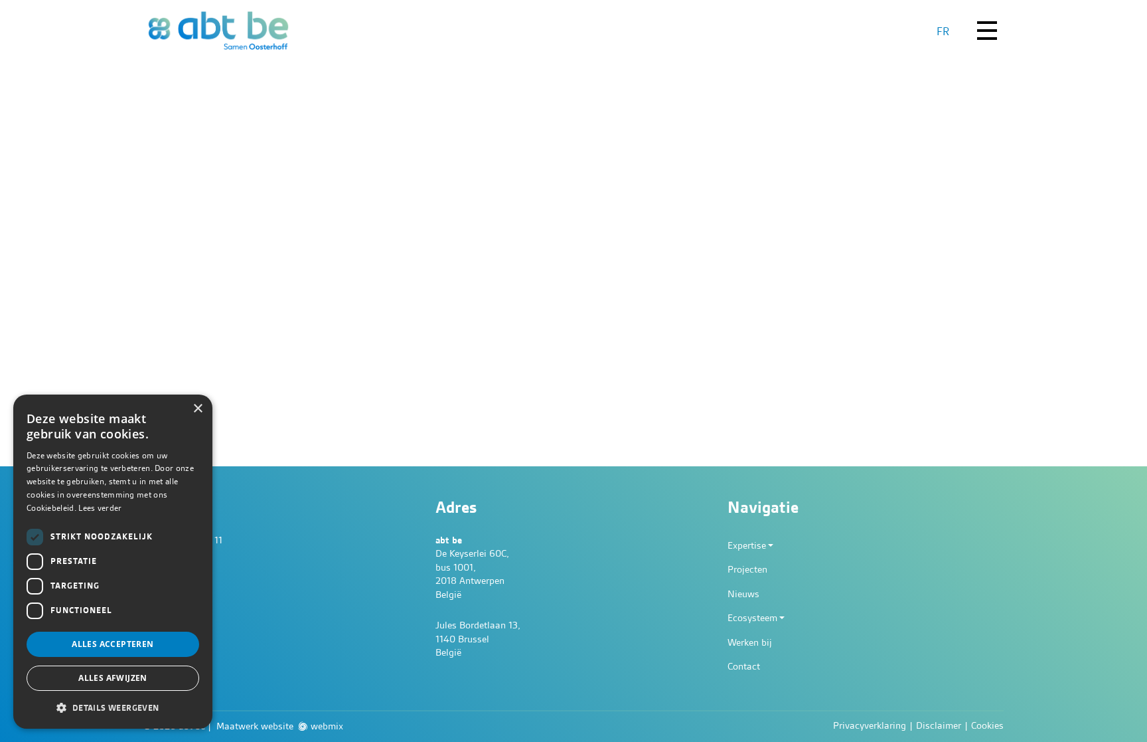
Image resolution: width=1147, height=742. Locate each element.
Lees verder (99, 507)
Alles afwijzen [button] (112, 678)
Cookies (987, 725)
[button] (113, 707)
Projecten (747, 569)
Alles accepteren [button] (112, 644)
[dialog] (112, 562)
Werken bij (749, 642)
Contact (743, 666)
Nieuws (743, 594)
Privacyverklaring (869, 725)
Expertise (746, 545)
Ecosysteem (752, 617)
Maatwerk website (254, 726)
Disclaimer (938, 725)
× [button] (197, 409)
